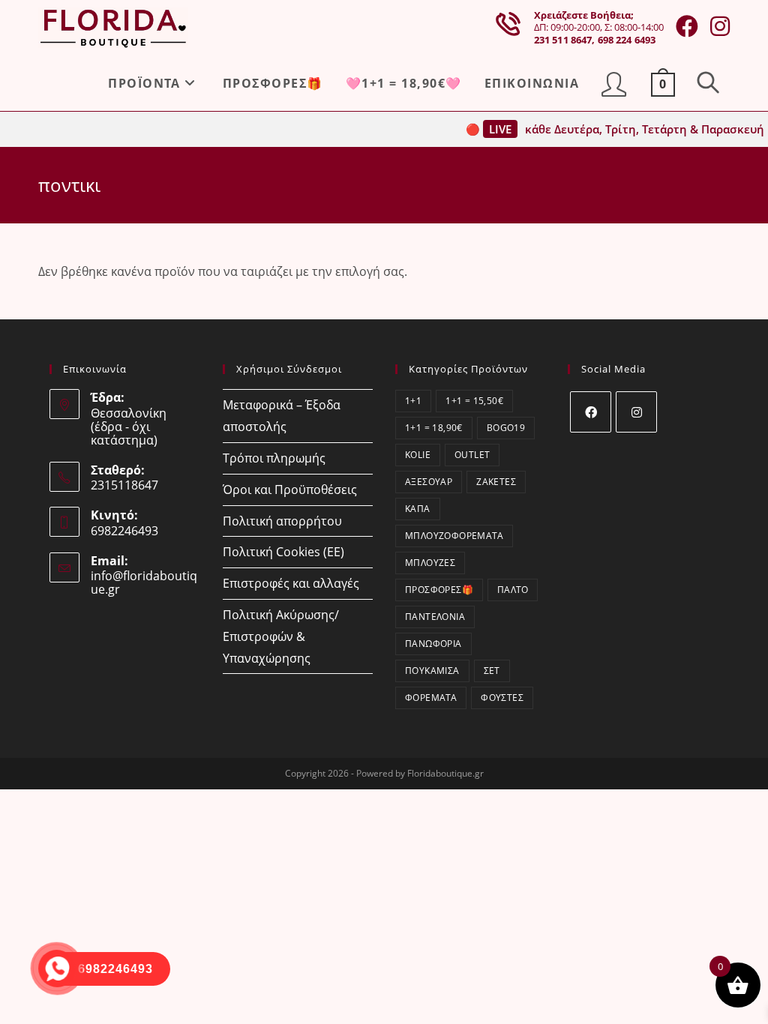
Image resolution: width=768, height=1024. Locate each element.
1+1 (413, 400)
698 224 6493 (627, 39)
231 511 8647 (563, 39)
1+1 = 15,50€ (474, 400)
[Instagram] (636, 412)
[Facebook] (590, 412)
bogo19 (506, 427)
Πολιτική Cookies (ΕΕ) (283, 551)
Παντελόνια (435, 616)
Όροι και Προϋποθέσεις (290, 489)
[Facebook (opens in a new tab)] (687, 26)
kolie (417, 454)
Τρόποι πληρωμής (274, 458)
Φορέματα (431, 697)
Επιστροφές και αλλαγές (291, 583)
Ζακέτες (496, 481)
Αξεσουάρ (428, 481)
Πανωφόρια (433, 643)
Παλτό (512, 589)
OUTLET (472, 454)
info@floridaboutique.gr (144, 582)
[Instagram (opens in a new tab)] (720, 26)
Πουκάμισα (432, 670)
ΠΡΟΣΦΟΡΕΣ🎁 (439, 589)
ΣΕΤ (492, 670)
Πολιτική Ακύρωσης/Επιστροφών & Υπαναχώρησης (281, 636)
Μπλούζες (430, 562)
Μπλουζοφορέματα (454, 535)
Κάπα (417, 508)
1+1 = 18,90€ (434, 427)
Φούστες (502, 697)
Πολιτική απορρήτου (282, 521)
